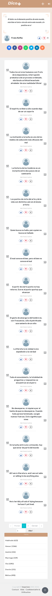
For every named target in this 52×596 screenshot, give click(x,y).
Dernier (35, 526)
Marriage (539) (11, 558)
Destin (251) (10, 569)
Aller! (30, 531)
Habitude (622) (11, 540)
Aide (22, 589)
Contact (15, 589)
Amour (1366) (11, 546)
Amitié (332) (10, 552)
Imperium (26, 587)
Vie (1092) (9, 564)
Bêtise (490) (10, 575)
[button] (43, 4)
